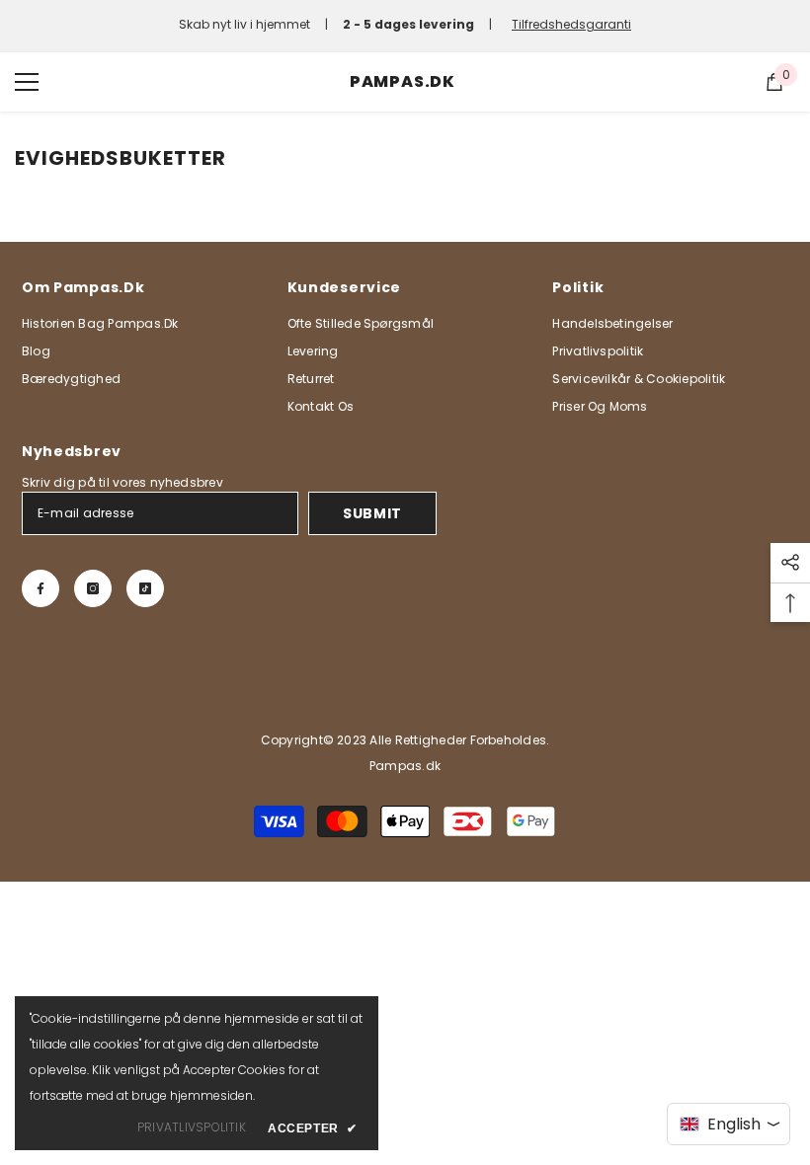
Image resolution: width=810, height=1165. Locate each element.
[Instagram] (93, 588)
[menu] (27, 82)
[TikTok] (145, 588)
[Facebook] (40, 588)
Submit (372, 513)
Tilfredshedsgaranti (571, 24)
